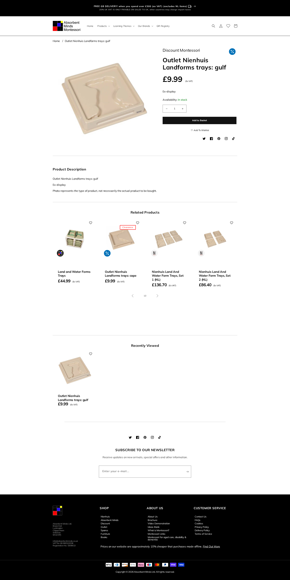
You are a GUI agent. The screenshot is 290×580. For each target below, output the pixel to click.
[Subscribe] (187, 472)
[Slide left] (132, 295)
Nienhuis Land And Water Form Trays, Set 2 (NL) (215, 276)
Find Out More (211, 546)
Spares (104, 530)
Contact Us (200, 516)
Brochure (152, 520)
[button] (103, 26)
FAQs (197, 520)
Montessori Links (156, 533)
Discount (105, 523)
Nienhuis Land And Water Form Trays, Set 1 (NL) (168, 276)
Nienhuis (105, 516)
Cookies (199, 523)
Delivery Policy (202, 530)
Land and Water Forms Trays (74, 274)
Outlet (104, 526)
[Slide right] (157, 295)
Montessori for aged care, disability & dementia (167, 538)
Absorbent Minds (109, 520)
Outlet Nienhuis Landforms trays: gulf (87, 41)
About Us (152, 516)
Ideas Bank (153, 526)
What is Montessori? (158, 530)
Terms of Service (203, 533)
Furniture (105, 533)
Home (56, 41)
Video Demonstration (159, 523)
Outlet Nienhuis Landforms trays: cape (120, 274)
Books (104, 537)
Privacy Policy (202, 526)
